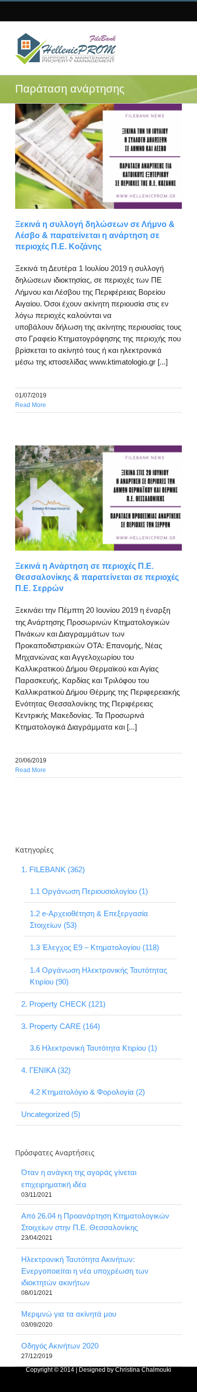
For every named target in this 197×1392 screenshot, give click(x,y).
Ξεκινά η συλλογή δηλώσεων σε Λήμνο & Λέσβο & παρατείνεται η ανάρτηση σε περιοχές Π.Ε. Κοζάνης (95, 235)
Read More (30, 405)
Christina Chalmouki (143, 1369)
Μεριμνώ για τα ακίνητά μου (68, 1314)
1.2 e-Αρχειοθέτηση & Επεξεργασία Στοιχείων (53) (89, 919)
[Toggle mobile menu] (173, 37)
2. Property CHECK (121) (63, 1004)
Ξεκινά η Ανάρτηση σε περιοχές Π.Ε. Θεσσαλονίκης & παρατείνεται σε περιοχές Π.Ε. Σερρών (97, 577)
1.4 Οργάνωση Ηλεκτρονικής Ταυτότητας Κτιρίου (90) (98, 976)
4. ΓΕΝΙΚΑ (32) (46, 1070)
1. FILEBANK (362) (53, 869)
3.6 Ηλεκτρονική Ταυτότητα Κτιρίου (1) (93, 1048)
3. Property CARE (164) (60, 1026)
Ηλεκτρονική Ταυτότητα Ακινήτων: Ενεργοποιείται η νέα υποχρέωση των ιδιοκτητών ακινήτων (85, 1271)
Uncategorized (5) (50, 1114)
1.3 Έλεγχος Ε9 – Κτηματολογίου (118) (94, 947)
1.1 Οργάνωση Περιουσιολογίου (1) (89, 891)
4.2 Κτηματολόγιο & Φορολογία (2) (87, 1092)
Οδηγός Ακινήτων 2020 (59, 1345)
